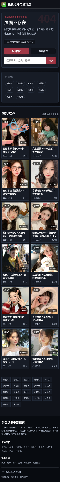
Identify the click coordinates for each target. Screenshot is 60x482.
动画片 (6, 398)
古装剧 (16, 404)
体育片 (16, 398)
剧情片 (10, 83)
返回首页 (16, 51)
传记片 (47, 398)
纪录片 (47, 392)
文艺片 (37, 398)
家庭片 (10, 97)
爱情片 (30, 83)
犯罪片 (27, 398)
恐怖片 (37, 392)
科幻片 (10, 90)
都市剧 (6, 392)
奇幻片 (20, 97)
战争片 (16, 392)
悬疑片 (41, 83)
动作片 (20, 83)
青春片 (41, 90)
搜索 (51, 60)
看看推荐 (43, 51)
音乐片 (27, 392)
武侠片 (6, 404)
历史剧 (30, 90)
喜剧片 (20, 90)
